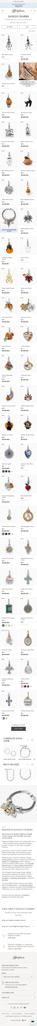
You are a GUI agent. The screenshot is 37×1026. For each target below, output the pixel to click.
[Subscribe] (31, 976)
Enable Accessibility (18, 1)
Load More (18, 729)
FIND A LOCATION (14, 949)
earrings (5, 880)
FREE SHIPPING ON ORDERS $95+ (22, 5)
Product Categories (30, 1013)
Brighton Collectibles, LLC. (15, 1016)
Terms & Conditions (16, 1013)
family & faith (7, 859)
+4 (11, 471)
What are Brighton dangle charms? (14, 920)
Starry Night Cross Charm (24, 865)
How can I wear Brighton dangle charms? (16, 926)
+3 (30, 686)
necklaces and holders (19, 878)
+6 (11, 625)
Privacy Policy (5, 1013)
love (29, 858)
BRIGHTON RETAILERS (16, 1020)
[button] (3, 11)
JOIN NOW (12, 938)
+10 (12, 534)
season (4, 861)
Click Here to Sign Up (11, 987)
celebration (15, 861)
